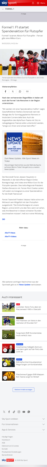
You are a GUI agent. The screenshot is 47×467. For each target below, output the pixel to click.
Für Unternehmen (10, 424)
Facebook (9, 411)
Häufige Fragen (7, 437)
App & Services (8, 429)
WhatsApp (28, 411)
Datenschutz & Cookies (10, 446)
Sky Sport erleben (10, 419)
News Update (24, 285)
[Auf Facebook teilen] (5, 91)
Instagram (19, 411)
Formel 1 (9, 9)
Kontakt (5, 449)
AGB (3, 443)
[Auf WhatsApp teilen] (20, 91)
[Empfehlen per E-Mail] (27, 91)
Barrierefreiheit (7, 455)
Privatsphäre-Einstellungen (11, 452)
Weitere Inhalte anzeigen (23, 390)
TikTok (14, 411)
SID (3, 219)
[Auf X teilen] (13, 91)
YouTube (24, 411)
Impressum (6, 440)
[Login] (33, 3)
